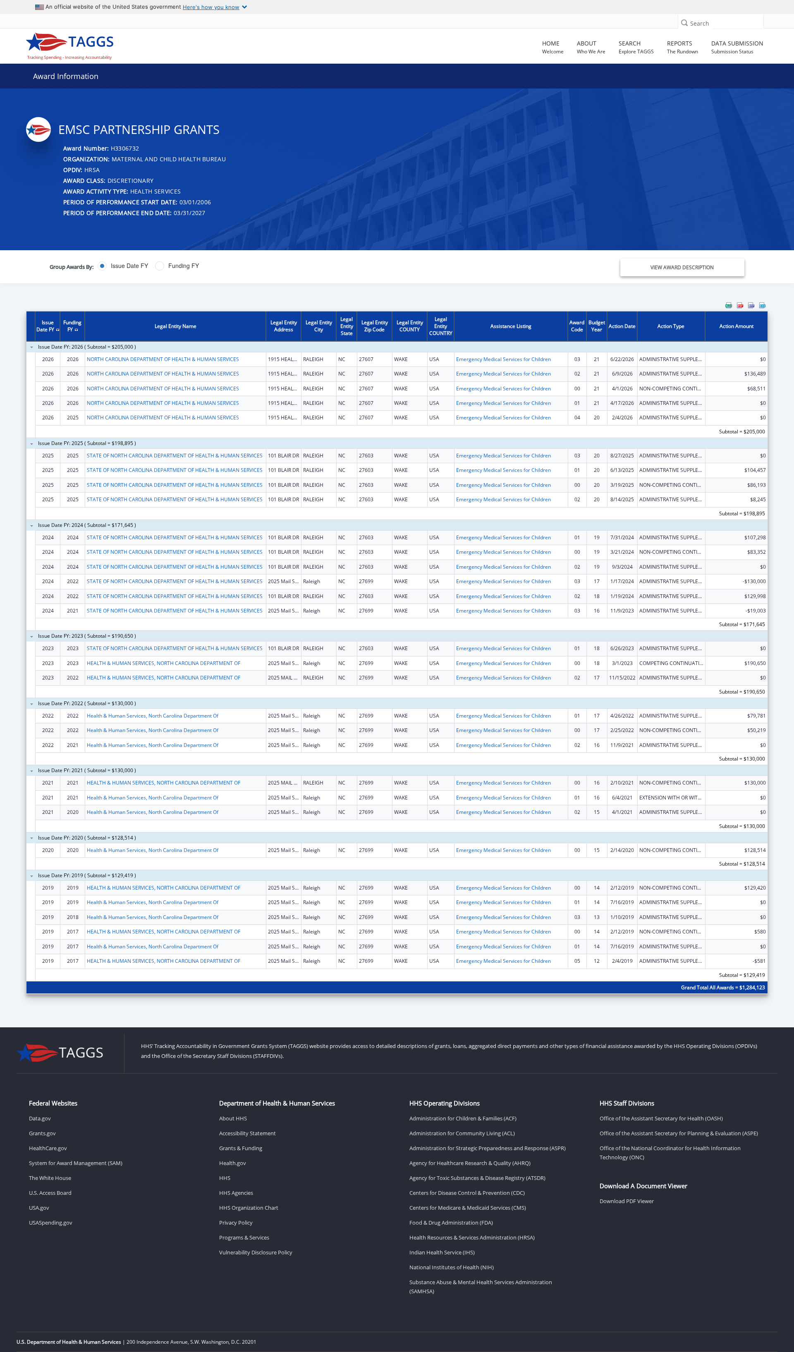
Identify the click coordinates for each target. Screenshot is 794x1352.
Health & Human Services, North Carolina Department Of (152, 715)
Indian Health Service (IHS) (442, 1252)
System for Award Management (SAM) (75, 1163)
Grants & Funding (240, 1148)
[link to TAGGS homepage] (114, 44)
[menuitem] (729, 305)
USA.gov (39, 1207)
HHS (224, 1178)
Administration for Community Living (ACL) (462, 1133)
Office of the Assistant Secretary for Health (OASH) (661, 1118)
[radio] (123, 266)
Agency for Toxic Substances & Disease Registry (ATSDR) (477, 1178)
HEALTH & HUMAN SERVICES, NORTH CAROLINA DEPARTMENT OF (163, 663)
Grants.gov (42, 1133)
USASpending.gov (50, 1222)
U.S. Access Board (50, 1192)
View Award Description (682, 267)
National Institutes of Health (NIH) (451, 1267)
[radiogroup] (279, 266)
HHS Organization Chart (248, 1207)
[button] (684, 22)
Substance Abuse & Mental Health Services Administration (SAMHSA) (480, 1286)
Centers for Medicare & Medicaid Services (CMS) (467, 1207)
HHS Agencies (236, 1192)
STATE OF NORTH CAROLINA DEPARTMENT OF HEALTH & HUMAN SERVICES (175, 455)
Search (699, 23)
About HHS (233, 1118)
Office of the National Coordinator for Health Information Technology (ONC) (670, 1152)
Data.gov (40, 1118)
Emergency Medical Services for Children (503, 359)
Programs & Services (244, 1237)
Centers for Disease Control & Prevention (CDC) (467, 1192)
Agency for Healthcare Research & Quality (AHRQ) (470, 1163)
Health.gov (232, 1163)
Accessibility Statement (247, 1133)
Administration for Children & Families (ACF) (463, 1118)
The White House (50, 1178)
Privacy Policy (236, 1222)
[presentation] (397, 653)
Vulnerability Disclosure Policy (255, 1252)
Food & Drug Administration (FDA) (451, 1222)
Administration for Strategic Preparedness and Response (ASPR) (487, 1148)
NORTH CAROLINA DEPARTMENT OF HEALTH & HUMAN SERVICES (163, 359)
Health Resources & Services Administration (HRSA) (472, 1237)
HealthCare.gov (48, 1148)
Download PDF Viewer (627, 1201)
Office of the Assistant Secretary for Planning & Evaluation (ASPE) (679, 1133)
